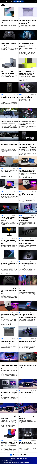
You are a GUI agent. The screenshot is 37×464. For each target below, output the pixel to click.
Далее (25, 454)
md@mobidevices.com (25, 462)
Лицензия (17, 458)
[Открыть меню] (1, 1)
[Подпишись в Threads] (9, 1)
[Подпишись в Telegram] (3, 1)
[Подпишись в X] (6, 1)
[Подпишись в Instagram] (11, 1)
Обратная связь (23, 458)
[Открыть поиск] (35, 1)
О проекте (12, 458)
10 (21, 454)
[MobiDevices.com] (18, 1)
